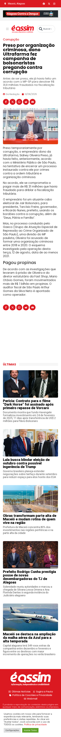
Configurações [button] (12, 730)
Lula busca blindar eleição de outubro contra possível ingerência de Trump (26, 463)
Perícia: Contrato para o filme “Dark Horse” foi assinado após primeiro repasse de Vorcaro (28, 404)
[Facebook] (44, 3)
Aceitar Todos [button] (30, 730)
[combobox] (46, 28)
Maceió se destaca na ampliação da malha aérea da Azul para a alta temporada (29, 637)
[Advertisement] (25, 339)
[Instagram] (54, 3)
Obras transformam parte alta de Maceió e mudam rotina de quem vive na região (29, 519)
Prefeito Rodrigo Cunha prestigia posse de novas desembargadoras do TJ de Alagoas (29, 577)
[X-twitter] (49, 3)
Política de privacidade (35, 724)
